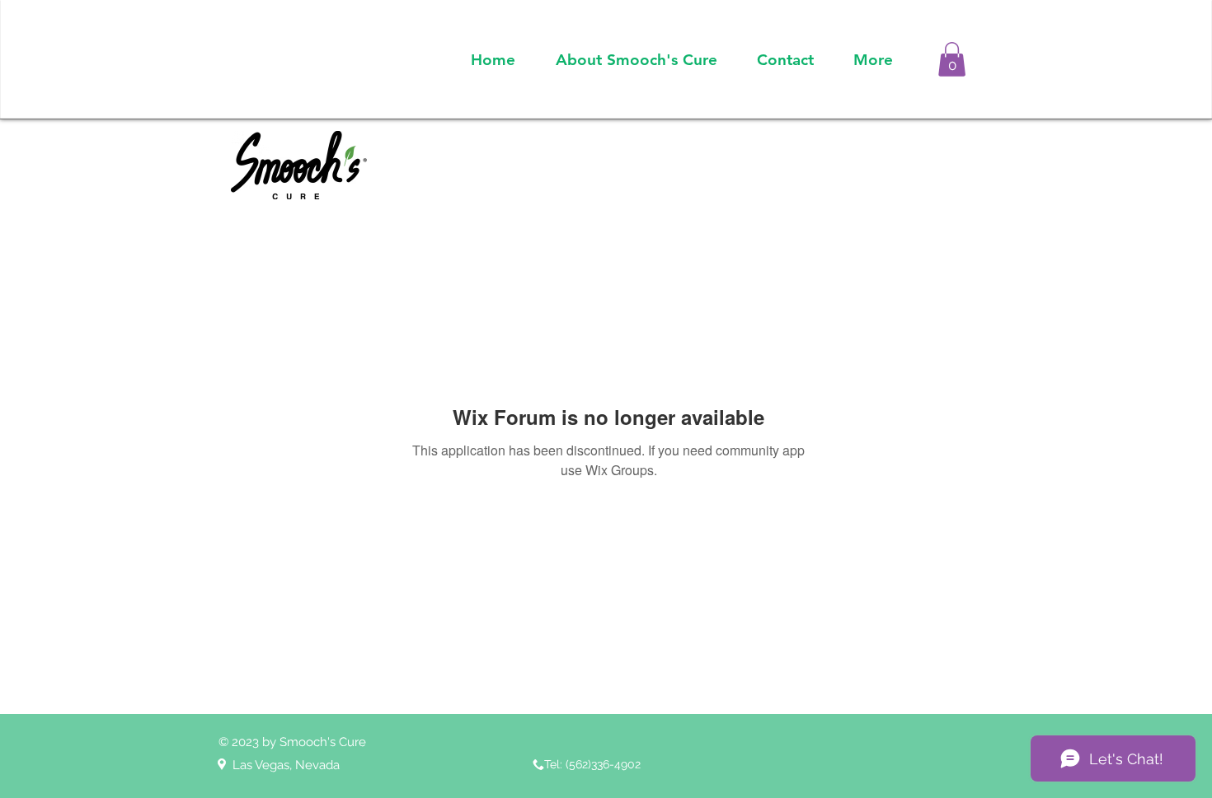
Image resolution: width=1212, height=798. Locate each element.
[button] (951, 59)
